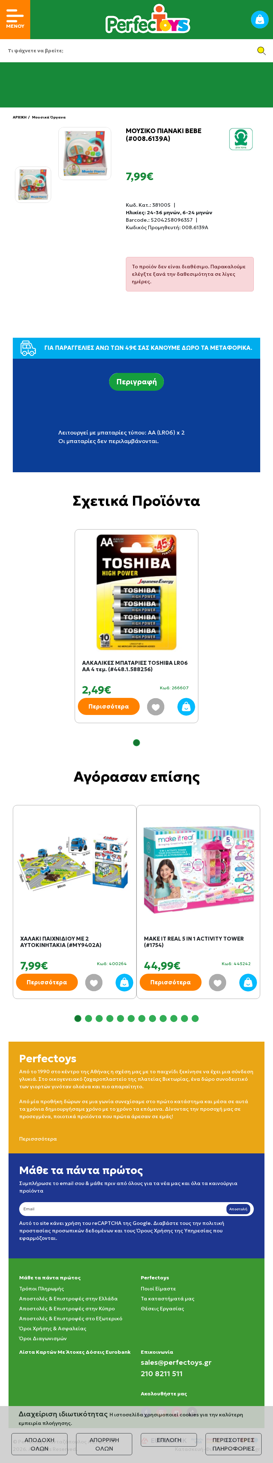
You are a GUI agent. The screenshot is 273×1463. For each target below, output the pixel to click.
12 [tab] (195, 1018)
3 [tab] (99, 1018)
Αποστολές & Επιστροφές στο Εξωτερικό (70, 1318)
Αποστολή (238, 1209)
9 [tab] (163, 1018)
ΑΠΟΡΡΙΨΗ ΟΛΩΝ (104, 1444)
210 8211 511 (162, 1373)
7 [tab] (141, 1018)
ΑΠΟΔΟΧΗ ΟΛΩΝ (39, 1444)
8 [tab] (152, 1018)
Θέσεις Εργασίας (162, 1308)
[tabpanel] (136, 633)
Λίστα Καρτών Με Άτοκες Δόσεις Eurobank (74, 1352)
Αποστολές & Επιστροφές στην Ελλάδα (68, 1298)
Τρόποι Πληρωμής (41, 1288)
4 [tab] (109, 1018)
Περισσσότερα (38, 1139)
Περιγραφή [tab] (136, 381)
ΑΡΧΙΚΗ (20, 117)
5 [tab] (120, 1018)
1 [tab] (136, 742)
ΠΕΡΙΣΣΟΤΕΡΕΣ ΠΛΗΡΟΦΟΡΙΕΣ (234, 1444)
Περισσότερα (109, 706)
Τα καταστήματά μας (167, 1298)
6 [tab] (131, 1018)
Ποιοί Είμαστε (158, 1288)
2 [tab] (88, 1018)
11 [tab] (184, 1018)
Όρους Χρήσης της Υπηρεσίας (174, 1230)
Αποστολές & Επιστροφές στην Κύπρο (67, 1308)
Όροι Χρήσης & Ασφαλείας (52, 1328)
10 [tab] (173, 1018)
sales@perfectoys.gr (176, 1362)
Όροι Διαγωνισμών (43, 1338)
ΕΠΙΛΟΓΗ (169, 1439)
